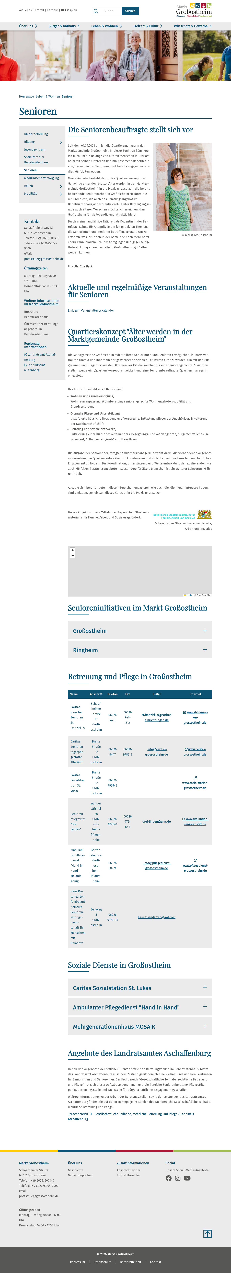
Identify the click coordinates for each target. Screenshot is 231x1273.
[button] (72, 550)
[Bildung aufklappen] (60, 142)
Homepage (26, 96)
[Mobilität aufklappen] (60, 194)
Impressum (77, 1262)
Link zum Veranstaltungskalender (91, 310)
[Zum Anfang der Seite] (207, 1234)
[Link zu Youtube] (187, 1179)
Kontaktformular (128, 1175)
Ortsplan (71, 10)
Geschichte (75, 1170)
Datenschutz (102, 1262)
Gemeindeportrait (80, 1175)
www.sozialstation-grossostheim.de (195, 785)
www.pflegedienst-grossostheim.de (195, 868)
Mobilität (30, 193)
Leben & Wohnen (104, 26)
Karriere (52, 10)
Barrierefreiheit (130, 1262)
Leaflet (189, 594)
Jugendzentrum (34, 149)
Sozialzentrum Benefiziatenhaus (36, 159)
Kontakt (155, 1262)
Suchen (130, 11)
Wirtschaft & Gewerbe (191, 26)
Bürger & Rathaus (62, 26)
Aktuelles (25, 10)
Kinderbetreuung (36, 134)
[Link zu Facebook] (169, 1179)
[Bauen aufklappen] (60, 186)
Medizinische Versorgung (41, 178)
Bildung (29, 142)
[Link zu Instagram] (177, 1179)
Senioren (30, 170)
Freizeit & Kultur (145, 26)
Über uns (26, 26)
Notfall (39, 10)
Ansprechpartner (128, 1170)
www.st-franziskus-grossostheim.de (196, 717)
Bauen (28, 186)
